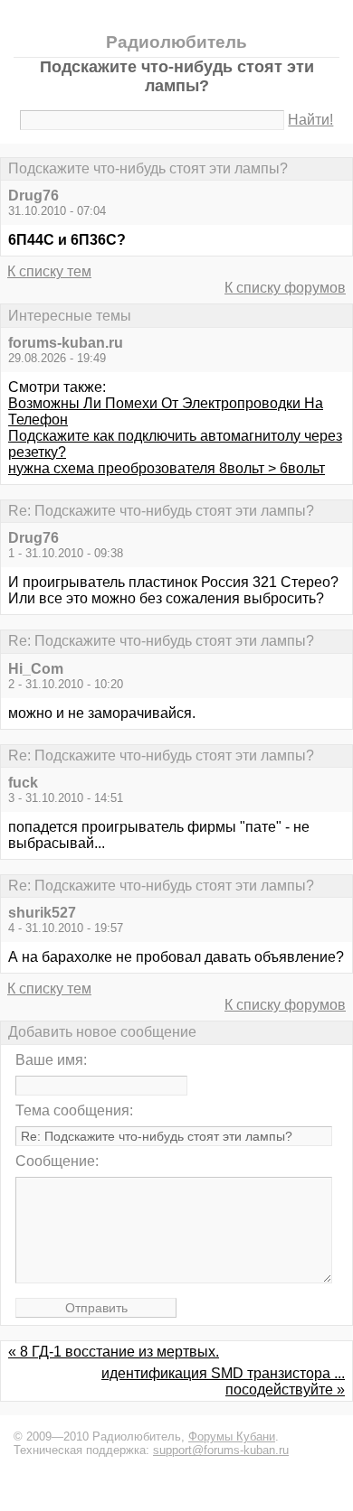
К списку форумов (285, 287)
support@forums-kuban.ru (221, 1450)
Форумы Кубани (231, 1436)
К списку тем (49, 271)
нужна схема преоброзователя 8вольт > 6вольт (166, 468)
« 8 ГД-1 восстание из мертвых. (113, 1351)
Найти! (310, 119)
